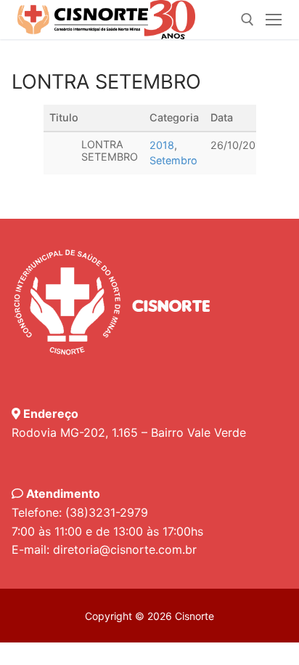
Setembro (173, 160)
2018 (162, 145)
